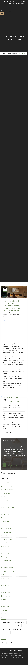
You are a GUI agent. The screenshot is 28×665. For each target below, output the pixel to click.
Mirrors (4, 574)
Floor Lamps (6, 518)
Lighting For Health (8, 564)
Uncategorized (7, 603)
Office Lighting (7, 578)
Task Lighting (6, 596)
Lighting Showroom (8, 567)
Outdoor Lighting (7, 581)
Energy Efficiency (12, 314)
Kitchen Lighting (7, 546)
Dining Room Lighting (8, 507)
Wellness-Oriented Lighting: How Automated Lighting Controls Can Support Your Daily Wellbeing (12, 305)
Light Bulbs (6, 553)
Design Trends (7, 625)
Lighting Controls (12, 407)
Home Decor (6, 535)
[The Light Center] (8, 11)
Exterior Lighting (7, 514)
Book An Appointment (9, 473)
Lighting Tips (6, 629)
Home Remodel (7, 542)
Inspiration (17, 625)
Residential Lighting (18, 629)
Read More (8, 391)
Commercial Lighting (8, 503)
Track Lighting (6, 599)
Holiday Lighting (7, 532)
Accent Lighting (7, 482)
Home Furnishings (8, 539)
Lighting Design (7, 560)
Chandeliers (6, 500)
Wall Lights (5, 610)
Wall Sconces (6, 613)
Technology (6, 632)
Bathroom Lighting (8, 489)
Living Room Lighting (8, 571)
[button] (2, 13)
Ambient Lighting (7, 486)
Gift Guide (5, 525)
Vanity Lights (6, 606)
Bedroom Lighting (8, 493)
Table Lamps (6, 592)
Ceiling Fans (6, 496)
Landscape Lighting (8, 550)
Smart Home (6, 589)
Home (5, 53)
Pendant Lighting (7, 585)
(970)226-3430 (12, 466)
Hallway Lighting (7, 528)
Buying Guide (6, 622)
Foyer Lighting (6, 521)
